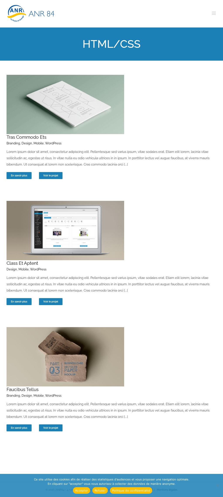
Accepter (81, 490)
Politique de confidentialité (131, 490)
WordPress (53, 143)
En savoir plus (19, 175)
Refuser (100, 490)
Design (27, 143)
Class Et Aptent (22, 263)
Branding (13, 143)
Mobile (39, 143)
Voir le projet (50, 175)
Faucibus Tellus (23, 389)
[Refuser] (217, 485)
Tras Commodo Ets (26, 137)
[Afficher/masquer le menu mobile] (214, 13)
